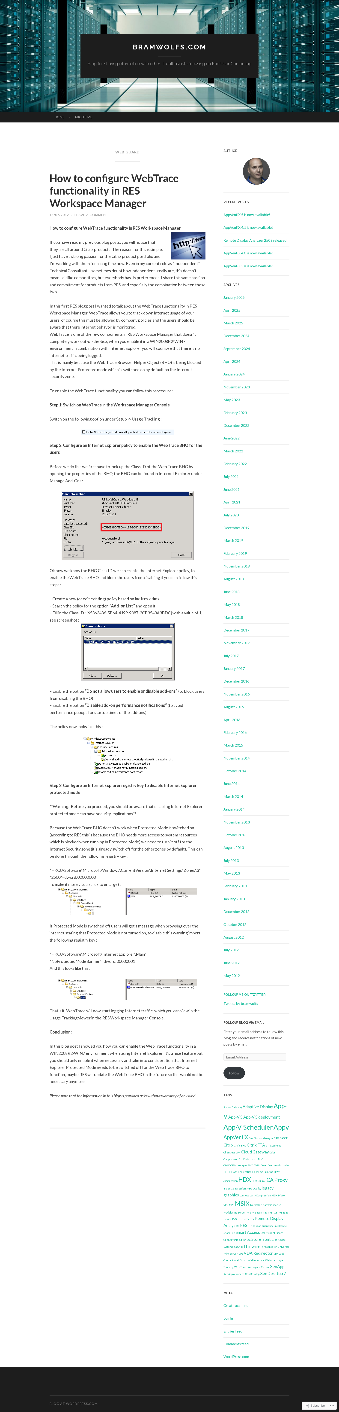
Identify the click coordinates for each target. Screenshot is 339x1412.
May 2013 (231, 873)
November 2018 (236, 566)
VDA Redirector (258, 1253)
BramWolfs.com (170, 47)
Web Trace (240, 1267)
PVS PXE (272, 1212)
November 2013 (236, 822)
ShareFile (229, 1232)
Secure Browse (278, 1225)
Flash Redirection (241, 1171)
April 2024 (231, 361)
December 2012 (236, 911)
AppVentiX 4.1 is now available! (248, 227)
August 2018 (233, 578)
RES (243, 1225)
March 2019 (233, 540)
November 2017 (236, 642)
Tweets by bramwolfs (240, 1003)
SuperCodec (278, 1239)
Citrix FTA (256, 1145)
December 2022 (236, 425)
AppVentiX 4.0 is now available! (248, 253)
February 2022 (235, 463)
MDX (274, 1195)
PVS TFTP (237, 1218)
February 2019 (235, 553)
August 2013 (233, 847)
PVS (249, 1212)
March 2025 (233, 323)
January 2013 (234, 899)
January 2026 (234, 297)
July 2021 (231, 476)
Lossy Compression (260, 1195)
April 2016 (231, 719)
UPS (240, 1253)
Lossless (244, 1195)
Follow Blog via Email (244, 1023)
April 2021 (231, 502)
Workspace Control (258, 1267)
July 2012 (231, 950)
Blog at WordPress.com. (74, 1404)
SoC (249, 1239)
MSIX (242, 1203)
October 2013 (234, 835)
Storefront (261, 1239)
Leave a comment (91, 215)
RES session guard (258, 1225)
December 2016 (236, 681)
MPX (231, 1204)
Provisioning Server (234, 1212)
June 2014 (231, 783)
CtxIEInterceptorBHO (251, 1159)
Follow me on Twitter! (245, 995)
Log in (228, 1318)
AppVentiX (235, 1137)
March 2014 (233, 796)
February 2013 (235, 886)
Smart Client (268, 1232)
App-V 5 (235, 1117)
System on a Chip (233, 1246)
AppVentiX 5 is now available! (246, 214)
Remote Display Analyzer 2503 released (254, 240)
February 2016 (235, 732)
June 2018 (231, 591)
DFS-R (227, 1171)
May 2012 (231, 975)
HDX (244, 1179)
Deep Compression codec (275, 1165)
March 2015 (233, 745)
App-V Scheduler (248, 1127)
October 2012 (234, 924)
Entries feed (232, 1331)
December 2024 (236, 335)
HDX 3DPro (258, 1180)
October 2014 (234, 771)
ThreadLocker (268, 1246)
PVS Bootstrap (259, 1212)
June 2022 (231, 438)
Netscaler (256, 1204)
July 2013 (231, 860)
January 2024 (234, 374)
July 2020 (231, 515)
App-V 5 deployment (261, 1117)
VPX (276, 1253)
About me (83, 117)
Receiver (249, 1218)
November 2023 (236, 387)
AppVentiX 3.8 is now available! (248, 266)
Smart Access (248, 1232)
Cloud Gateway (255, 1152)
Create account (235, 1305)
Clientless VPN (232, 1152)
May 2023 (231, 399)
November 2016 (236, 694)
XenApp (277, 1266)
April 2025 (231, 310)
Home (60, 117)
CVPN (257, 1165)
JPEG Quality (254, 1188)
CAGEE (284, 1138)
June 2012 (231, 963)
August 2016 (233, 706)
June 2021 (231, 489)
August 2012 (233, 937)
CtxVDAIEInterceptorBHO (238, 1165)
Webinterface (256, 1260)
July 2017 (231, 655)
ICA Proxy (276, 1180)
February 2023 (235, 412)
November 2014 (236, 758)
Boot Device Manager (261, 1138)
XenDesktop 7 (273, 1273)
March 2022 (233, 451)
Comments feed (236, 1344)
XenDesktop (252, 1273)
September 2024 (236, 348)
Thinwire (251, 1246)
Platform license (271, 1204)
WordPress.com (236, 1356)
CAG (276, 1138)
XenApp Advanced (233, 1273)
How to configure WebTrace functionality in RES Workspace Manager (114, 190)
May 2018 (231, 604)
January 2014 (234, 809)
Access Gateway (232, 1107)
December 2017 (236, 630)
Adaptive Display (258, 1106)
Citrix (228, 1145)
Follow (234, 1073)
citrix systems (273, 1145)
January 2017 (234, 668)
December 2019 (236, 527)
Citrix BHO (240, 1145)
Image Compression (234, 1188)
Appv (281, 1127)
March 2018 (233, 617)
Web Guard (240, 1260)
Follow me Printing (262, 1171)
